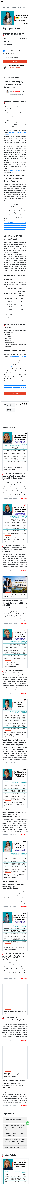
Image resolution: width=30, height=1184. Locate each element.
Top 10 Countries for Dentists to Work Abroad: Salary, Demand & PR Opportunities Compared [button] (14, 673)
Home (2, 5)
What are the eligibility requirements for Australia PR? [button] (13, 1144)
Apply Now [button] (15, 393)
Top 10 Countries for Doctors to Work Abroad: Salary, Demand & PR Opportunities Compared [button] (14, 742)
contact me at (7, 44)
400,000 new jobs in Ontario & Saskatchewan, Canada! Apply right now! (15, 387)
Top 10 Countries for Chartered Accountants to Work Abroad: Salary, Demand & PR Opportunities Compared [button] (13, 957)
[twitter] (20, 404)
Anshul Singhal (16, 91)
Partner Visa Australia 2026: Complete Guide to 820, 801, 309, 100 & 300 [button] (14, 603)
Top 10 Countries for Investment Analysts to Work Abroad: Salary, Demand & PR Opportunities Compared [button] (14, 1082)
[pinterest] (24, 404)
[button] (15, 451)
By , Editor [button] (17, 91)
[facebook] (22, 404)
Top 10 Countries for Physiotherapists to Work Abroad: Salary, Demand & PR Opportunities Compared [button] (14, 813)
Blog (7, 5)
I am (4, 38)
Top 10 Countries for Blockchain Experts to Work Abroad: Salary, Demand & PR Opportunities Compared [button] (13, 477)
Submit (15, 61)
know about (6, 41)
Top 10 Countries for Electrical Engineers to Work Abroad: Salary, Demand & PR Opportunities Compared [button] (14, 549)
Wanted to (23, 38)
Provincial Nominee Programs (17, 356)
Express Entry (10, 367)
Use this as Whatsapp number (13, 51)
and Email (6, 53)
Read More (24, 498)
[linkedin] (26, 404)
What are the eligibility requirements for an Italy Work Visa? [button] (13, 1011)
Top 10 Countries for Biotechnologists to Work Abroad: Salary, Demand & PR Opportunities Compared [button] (14, 885)
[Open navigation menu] (2, 2)
